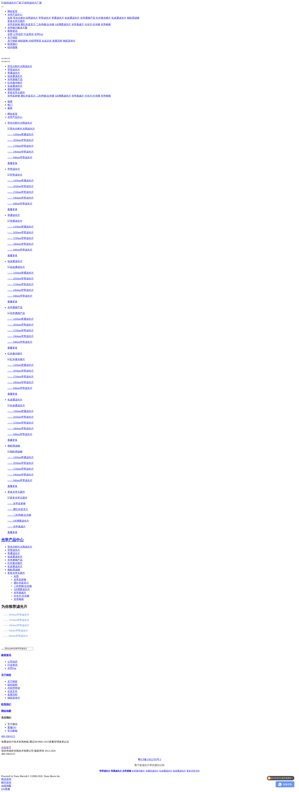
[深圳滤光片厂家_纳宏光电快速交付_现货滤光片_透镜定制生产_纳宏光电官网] (149, 3)
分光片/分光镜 (92, 95)
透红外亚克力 (28, 95)
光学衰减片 (77, 95)
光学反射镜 (13, 95)
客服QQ (11, 727)
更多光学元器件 (16, 92)
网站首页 (12, 11)
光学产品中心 (14, 117)
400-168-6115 (8, 736)
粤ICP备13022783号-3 (149, 759)
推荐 (9, 101)
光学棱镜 (106, 95)
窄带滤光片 (13, 69)
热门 (9, 104)
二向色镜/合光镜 (45, 95)
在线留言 (6, 747)
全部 (9, 18)
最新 (9, 108)
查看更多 (12, 163)
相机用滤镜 (13, 89)
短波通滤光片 (14, 76)
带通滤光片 (13, 73)
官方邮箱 (12, 730)
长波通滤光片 (14, 86)
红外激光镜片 (14, 82)
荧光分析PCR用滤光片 (19, 66)
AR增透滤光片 (63, 95)
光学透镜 (126, 771)
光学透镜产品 (14, 79)
